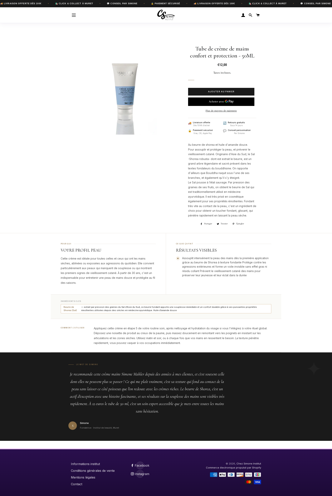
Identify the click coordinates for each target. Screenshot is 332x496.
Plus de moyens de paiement (221, 110)
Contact (76, 484)
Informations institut (85, 464)
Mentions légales (83, 477)
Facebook (140, 465)
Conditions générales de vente (93, 471)
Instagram (140, 474)
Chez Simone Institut (249, 463)
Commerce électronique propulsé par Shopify (233, 467)
